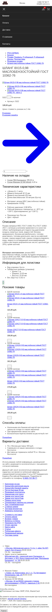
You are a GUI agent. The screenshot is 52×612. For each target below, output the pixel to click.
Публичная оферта (13, 531)
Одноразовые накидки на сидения (19, 502)
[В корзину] (28, 312)
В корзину (6, 113)
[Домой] (5, 3)
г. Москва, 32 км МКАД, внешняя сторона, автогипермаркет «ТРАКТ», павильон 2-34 (22, 582)
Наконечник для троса (14, 494)
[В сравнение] (9, 96)
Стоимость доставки (13, 515)
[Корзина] (48, 9)
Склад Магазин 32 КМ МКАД (19, 182)
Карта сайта (10, 527)
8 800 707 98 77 (43, 2)
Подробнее (7, 437)
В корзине (10, 115)
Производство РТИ (13, 523)
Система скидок (11, 535)
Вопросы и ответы (12, 521)
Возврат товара (11, 519)
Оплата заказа (11, 517)
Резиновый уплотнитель (15, 492)
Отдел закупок (11, 525)
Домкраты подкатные (14, 511)
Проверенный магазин (14, 533)
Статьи (8, 529)
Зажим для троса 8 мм (14, 498)
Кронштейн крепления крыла (17, 486)
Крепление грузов (12, 484)
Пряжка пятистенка (13, 500)
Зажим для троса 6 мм (14, 496)
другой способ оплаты (17, 599)
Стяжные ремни (11, 507)
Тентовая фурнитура (13, 509)
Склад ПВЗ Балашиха (16, 180)
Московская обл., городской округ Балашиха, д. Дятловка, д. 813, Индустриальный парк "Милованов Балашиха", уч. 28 (27, 558)
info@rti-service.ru (43, 4)
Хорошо (4, 611)
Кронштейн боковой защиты (16, 488)
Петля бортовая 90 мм (14, 490)
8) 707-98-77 (30, 478)
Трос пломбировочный (14, 504)
